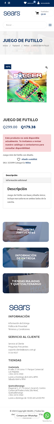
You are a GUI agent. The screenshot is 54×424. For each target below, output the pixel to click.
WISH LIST (30, 3)
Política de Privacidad (17, 326)
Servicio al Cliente (16, 344)
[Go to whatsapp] (47, 415)
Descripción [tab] (11, 175)
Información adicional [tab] (16, 180)
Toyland (16, 46)
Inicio (5, 46)
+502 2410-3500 (15, 374)
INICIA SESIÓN (45, 3)
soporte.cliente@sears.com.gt (22, 350)
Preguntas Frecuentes (18, 347)
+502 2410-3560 (15, 395)
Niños (26, 46)
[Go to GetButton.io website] (47, 421)
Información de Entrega (18, 323)
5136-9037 (13, 353)
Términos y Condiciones (19, 329)
